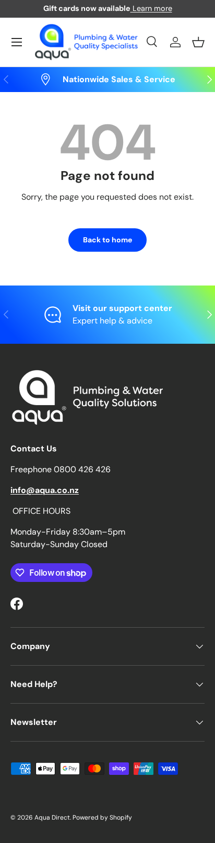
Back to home (107, 239)
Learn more (151, 8)
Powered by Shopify (102, 817)
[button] (198, 42)
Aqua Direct (52, 817)
